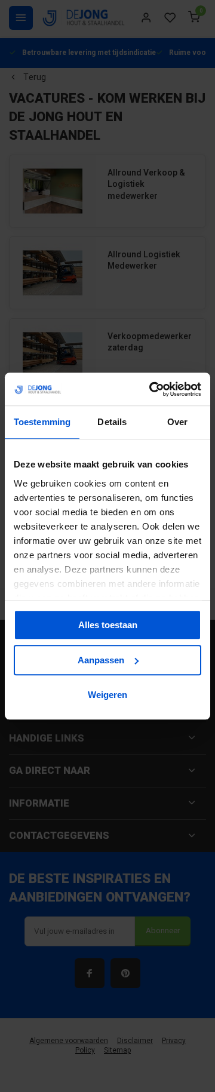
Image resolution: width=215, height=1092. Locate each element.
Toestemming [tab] (42, 422)
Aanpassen (101, 660)
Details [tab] (112, 422)
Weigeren (107, 695)
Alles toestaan (107, 625)
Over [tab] (177, 422)
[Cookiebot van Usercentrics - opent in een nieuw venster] (151, 389)
